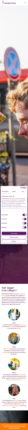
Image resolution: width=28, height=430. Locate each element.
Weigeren (14, 241)
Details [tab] (14, 191)
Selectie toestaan (14, 237)
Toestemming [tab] (5, 191)
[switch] (24, 219)
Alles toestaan (14, 233)
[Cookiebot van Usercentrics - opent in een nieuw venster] (20, 188)
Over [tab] (23, 191)
